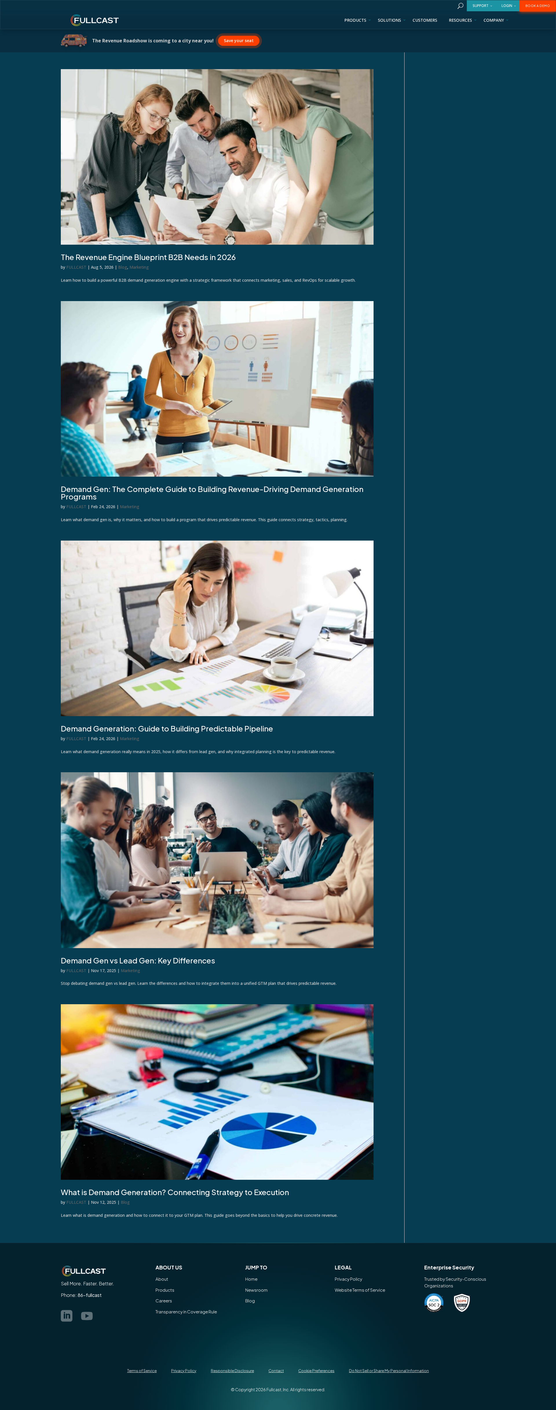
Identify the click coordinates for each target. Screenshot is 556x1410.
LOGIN (507, 5)
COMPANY (494, 20)
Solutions (389, 20)
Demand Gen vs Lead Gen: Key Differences (138, 960)
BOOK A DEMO (537, 6)
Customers (425, 20)
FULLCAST (76, 267)
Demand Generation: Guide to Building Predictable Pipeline (167, 728)
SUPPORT (481, 5)
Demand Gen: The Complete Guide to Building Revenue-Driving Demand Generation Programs (212, 492)
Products (355, 20)
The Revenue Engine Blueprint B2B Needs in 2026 (148, 257)
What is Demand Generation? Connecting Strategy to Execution (175, 1192)
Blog (122, 267)
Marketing (139, 267)
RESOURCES (460, 20)
